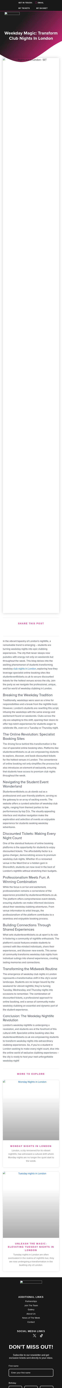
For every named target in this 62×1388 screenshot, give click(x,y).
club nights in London (24, 669)
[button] (17, 630)
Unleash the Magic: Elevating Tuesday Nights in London (31, 1246)
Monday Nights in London (31, 1146)
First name (13, 1366)
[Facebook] (20, 1335)
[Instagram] (27, 1335)
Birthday (12, 1383)
